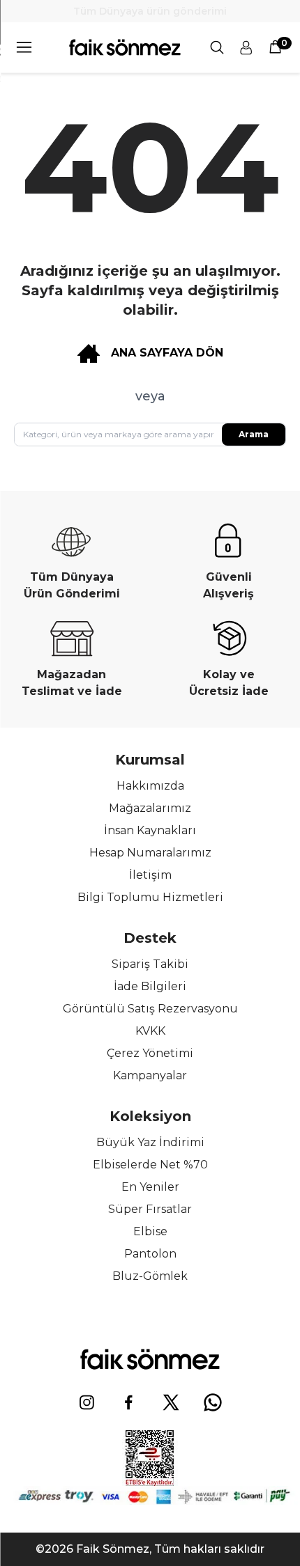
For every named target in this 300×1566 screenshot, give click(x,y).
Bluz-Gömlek (150, 1276)
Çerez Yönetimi (150, 1053)
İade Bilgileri (150, 986)
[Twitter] (171, 1402)
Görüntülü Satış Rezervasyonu (150, 1008)
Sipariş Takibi (150, 964)
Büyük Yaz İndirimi (150, 1142)
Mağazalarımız (150, 808)
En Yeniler (150, 1186)
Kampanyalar (150, 1075)
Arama (254, 434)
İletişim (150, 875)
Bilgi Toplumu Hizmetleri (150, 897)
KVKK (150, 1031)
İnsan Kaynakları (150, 830)
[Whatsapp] (213, 1402)
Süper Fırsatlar (150, 1209)
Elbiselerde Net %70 (150, 1164)
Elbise (150, 1231)
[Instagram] (87, 1402)
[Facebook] (129, 1402)
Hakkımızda (150, 785)
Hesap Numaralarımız (150, 852)
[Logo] (125, 47)
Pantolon (150, 1253)
